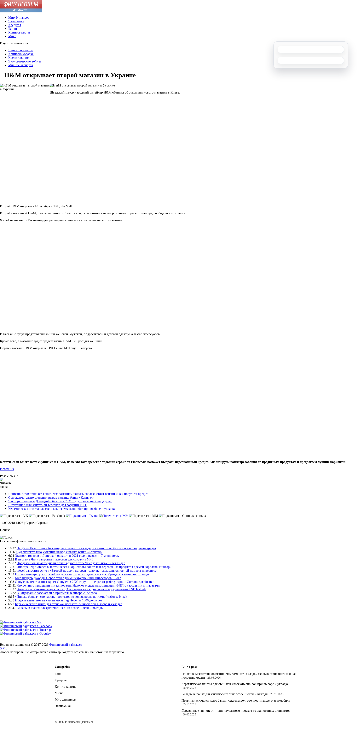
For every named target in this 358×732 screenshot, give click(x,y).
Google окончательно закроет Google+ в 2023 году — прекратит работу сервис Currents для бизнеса (85, 581)
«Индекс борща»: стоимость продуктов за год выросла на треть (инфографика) (71, 596)
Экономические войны (24, 61)
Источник (7, 469)
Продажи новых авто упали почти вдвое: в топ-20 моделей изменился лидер (71, 563)
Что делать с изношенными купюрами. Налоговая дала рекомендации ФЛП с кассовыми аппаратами (88, 585)
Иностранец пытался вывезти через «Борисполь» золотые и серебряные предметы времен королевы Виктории (95, 567)
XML (3, 648)
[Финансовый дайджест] (21, 11)
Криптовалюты (19, 32)
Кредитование (18, 57)
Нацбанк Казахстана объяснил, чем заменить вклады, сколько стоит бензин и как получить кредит (78, 494)
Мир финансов (18, 17)
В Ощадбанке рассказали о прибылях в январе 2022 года (57, 593)
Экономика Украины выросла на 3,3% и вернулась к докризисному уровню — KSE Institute (81, 589)
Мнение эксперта (20, 65)
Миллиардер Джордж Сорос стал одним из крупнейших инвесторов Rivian (68, 578)
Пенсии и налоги (20, 50)
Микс (12, 36)
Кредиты (14, 25)
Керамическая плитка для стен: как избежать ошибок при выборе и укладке (61, 508)
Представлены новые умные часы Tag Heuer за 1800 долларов (59, 600)
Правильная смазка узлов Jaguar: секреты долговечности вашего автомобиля (235, 700)
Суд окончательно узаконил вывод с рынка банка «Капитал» (51, 497)
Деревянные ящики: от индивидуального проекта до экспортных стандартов (235, 710)
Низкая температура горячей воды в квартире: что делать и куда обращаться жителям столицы (82, 574)
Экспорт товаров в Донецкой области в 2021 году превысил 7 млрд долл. (60, 501)
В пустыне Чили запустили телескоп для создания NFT (47, 505)
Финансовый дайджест (65, 644)
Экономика (16, 21)
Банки (12, 28)
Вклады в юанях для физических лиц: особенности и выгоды (60, 608)
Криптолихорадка (21, 54)
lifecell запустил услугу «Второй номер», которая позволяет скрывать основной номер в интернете (86, 570)
